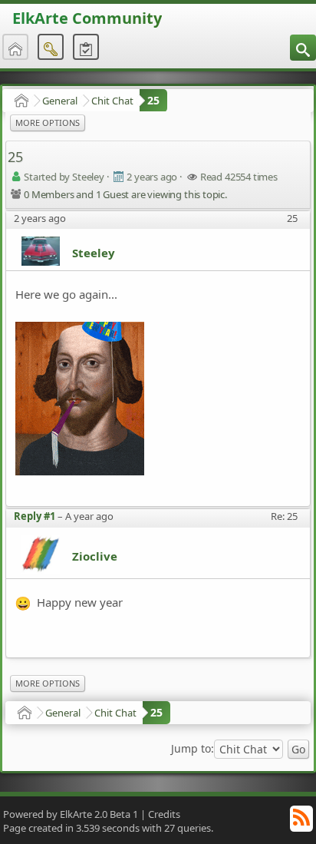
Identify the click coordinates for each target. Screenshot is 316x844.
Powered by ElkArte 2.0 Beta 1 (70, 814)
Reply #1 (34, 516)
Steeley (93, 253)
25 (153, 100)
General (59, 101)
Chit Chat (112, 101)
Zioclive (94, 556)
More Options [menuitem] (47, 122)
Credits (164, 814)
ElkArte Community (87, 18)
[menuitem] (303, 48)
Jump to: (192, 749)
